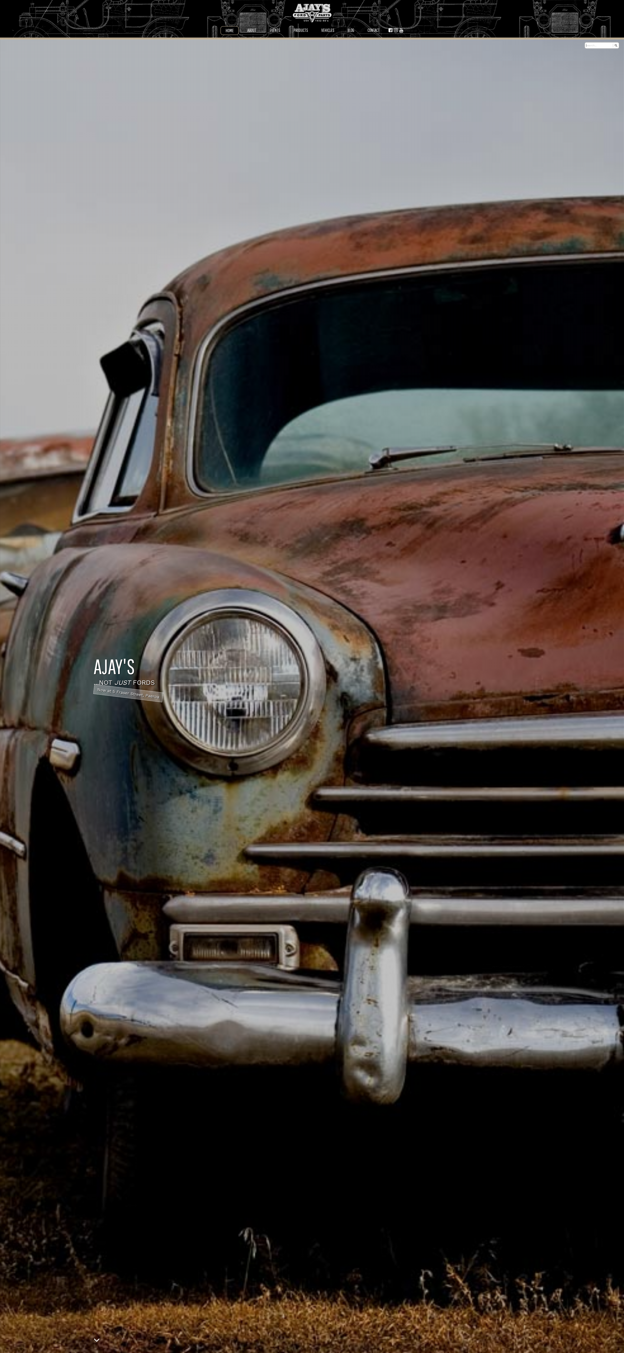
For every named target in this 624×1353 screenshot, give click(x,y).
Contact (374, 30)
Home (230, 30)
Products (300, 30)
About (251, 30)
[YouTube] (401, 30)
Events (275, 30)
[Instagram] (396, 30)
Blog (350, 30)
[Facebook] (390, 30)
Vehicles (327, 30)
